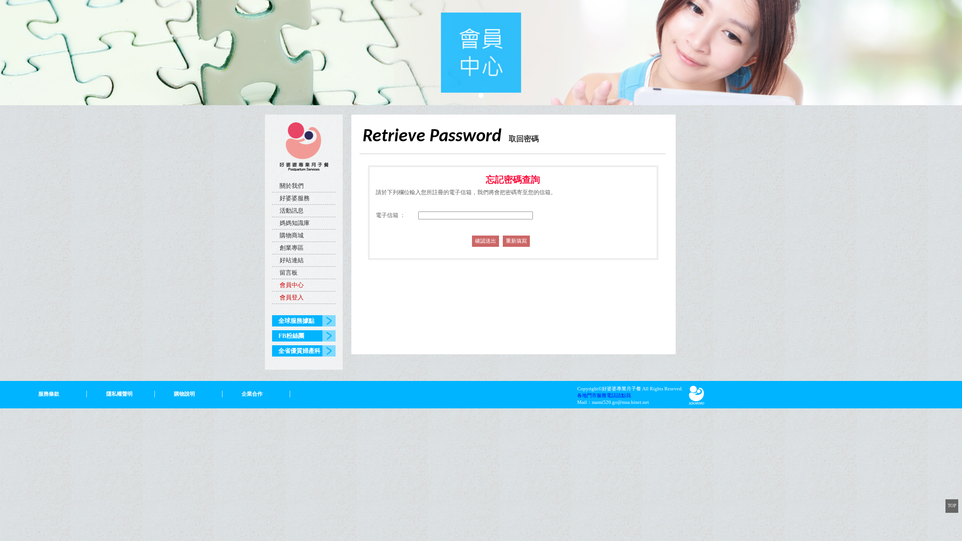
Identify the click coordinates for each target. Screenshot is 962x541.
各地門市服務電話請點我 (604, 395)
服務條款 (48, 394)
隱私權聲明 (119, 394)
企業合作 (252, 394)
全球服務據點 (296, 320)
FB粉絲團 (291, 335)
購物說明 (184, 394)
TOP (952, 505)
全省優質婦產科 (299, 351)
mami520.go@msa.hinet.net (620, 402)
